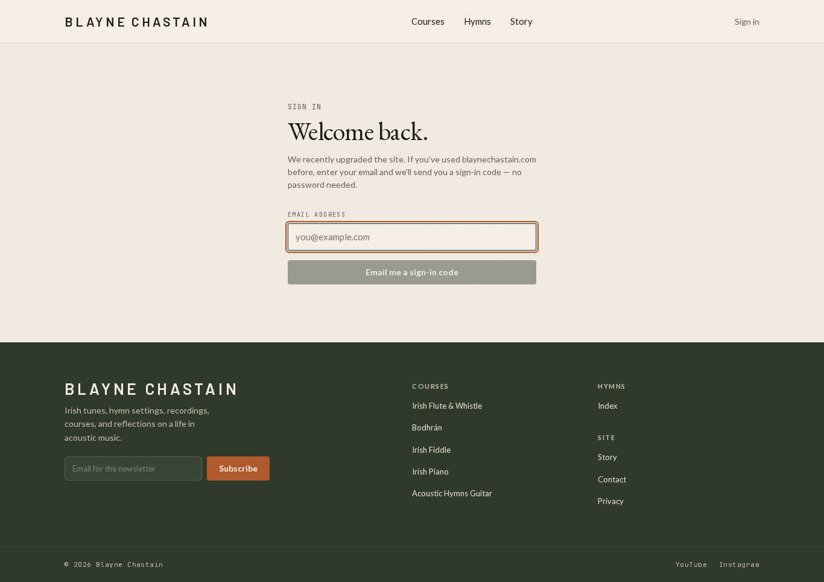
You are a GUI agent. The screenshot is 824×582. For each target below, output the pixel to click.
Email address (317, 215)
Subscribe (238, 468)
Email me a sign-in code (412, 272)
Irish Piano (430, 471)
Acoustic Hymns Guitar (452, 493)
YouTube (691, 564)
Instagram (739, 564)
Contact (612, 479)
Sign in (747, 21)
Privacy (611, 501)
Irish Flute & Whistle (447, 406)
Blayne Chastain (137, 21)
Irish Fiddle (431, 450)
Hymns (477, 21)
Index (608, 406)
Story (521, 21)
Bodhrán (427, 427)
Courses (428, 21)
